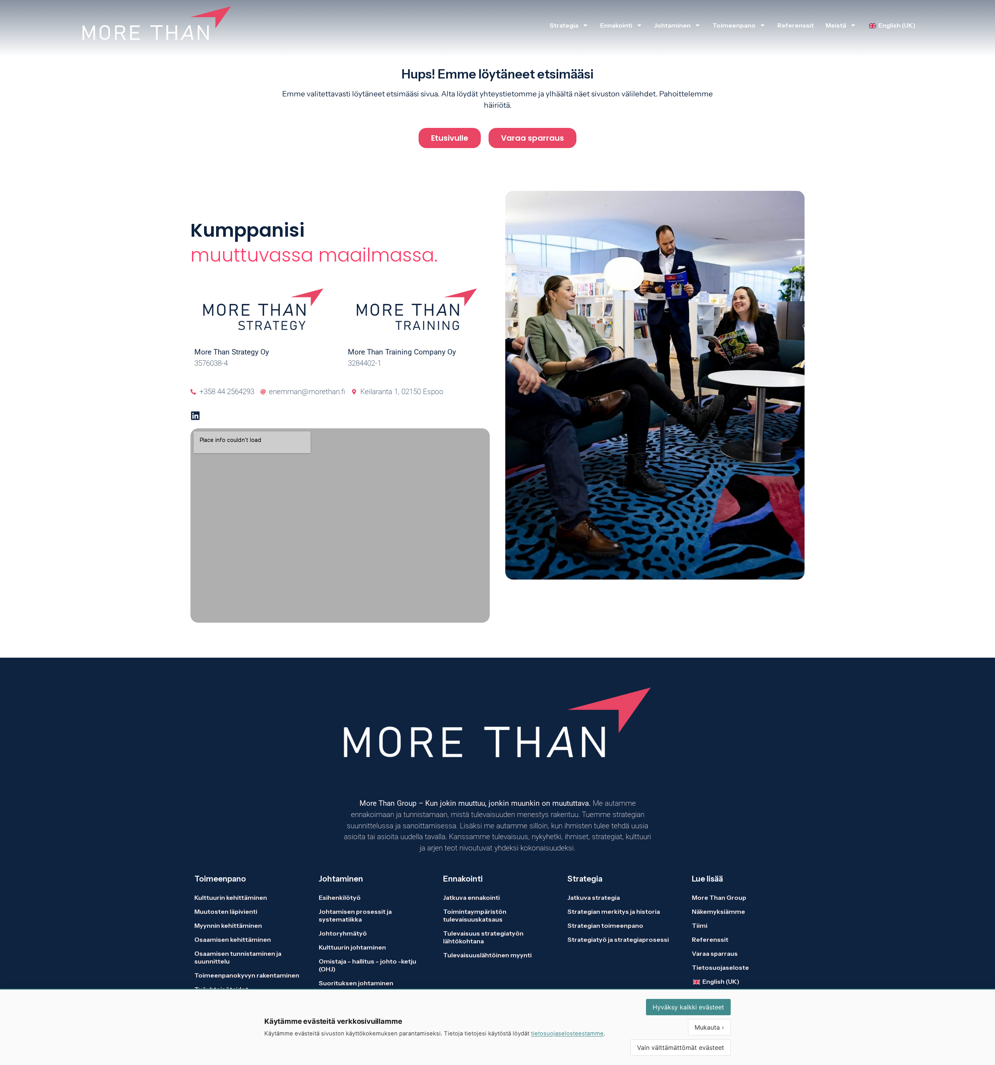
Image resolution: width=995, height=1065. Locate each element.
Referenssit (795, 25)
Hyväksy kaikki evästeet (688, 1007)
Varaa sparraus (715, 953)
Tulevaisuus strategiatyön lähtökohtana (483, 937)
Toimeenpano (734, 25)
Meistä (836, 25)
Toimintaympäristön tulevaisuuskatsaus (474, 915)
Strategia (564, 25)
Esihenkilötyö (340, 897)
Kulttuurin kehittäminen (230, 897)
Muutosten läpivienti (225, 911)
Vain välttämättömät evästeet (680, 1047)
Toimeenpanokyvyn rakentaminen (246, 975)
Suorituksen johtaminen (356, 983)
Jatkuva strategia (594, 897)
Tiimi (699, 925)
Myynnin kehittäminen (228, 925)
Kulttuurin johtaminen (352, 947)
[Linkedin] (195, 416)
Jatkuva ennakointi (471, 897)
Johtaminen (672, 25)
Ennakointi (616, 25)
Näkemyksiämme (718, 911)
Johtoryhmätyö (343, 933)
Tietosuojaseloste (720, 967)
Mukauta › (709, 1027)
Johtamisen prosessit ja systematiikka (355, 915)
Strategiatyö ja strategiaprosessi (618, 939)
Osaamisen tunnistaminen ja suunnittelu (237, 957)
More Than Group (719, 897)
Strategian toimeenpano (605, 925)
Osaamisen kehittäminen (232, 939)
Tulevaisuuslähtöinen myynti (487, 955)
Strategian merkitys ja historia (613, 911)
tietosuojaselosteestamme (567, 1033)
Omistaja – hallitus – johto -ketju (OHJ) (367, 965)
